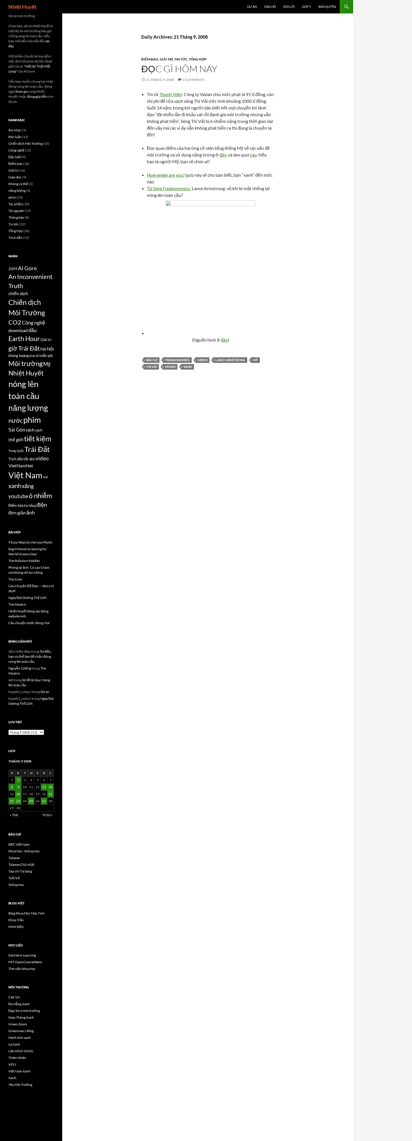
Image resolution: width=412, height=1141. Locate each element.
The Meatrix (17, 604)
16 (18, 794)
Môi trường (25, 363)
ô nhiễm (40, 495)
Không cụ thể (18, 184)
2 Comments (193, 80)
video (42, 458)
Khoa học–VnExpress (24, 851)
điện (41, 504)
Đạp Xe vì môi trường (24, 1011)
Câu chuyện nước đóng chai (29, 623)
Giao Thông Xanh (21, 1017)
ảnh (30, 512)
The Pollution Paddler (24, 561)
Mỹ (255, 360)
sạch (38, 430)
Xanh (12, 1078)
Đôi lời (289, 6)
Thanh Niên (170, 94)
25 (31, 801)
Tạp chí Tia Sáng (20, 871)
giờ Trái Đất (24, 348)
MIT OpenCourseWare (25, 962)
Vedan (170, 366)
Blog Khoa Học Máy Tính (26, 913)
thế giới (16, 439)
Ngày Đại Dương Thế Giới (27, 598)
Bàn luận (15, 137)
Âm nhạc (15, 130)
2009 (12, 269)
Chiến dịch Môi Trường (25, 143)
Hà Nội (47, 348)
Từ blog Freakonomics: (169, 188)
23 (18, 801)
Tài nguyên (16, 211)
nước (15, 420)
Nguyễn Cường (19, 668)
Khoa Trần (16, 920)
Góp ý (306, 6)
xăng (28, 485)
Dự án (252, 6)
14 (50, 787)
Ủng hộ (270, 6)
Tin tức (181, 59)
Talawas (14, 858)
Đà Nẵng (30, 505)
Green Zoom (17, 1024)
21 (50, 794)
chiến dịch (18, 293)
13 (44, 787)
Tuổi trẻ (14, 878)
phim (12, 197)
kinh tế (34, 356)
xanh (187, 366)
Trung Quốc (16, 450)
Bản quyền (327, 6)
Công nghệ (16, 150)
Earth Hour (24, 338)
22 (12, 801)
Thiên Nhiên (17, 1058)
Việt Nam (25, 475)
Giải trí (166, 59)
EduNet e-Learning (22, 955)
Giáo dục (15, 177)
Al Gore (27, 268)
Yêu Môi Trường (20, 1084)
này (253, 154)
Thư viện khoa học (22, 969)
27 (44, 801)
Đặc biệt (14, 157)
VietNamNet (20, 465)
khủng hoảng (18, 355)
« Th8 (14, 815)
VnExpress (16, 885)
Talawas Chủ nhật (21, 864)
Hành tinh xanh (19, 1037)
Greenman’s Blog (21, 1031)
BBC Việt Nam (18, 844)
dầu (32, 330)
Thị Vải (151, 366)
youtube (18, 496)
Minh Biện (16, 927)
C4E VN (14, 997)
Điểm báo (149, 59)
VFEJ (12, 1064)
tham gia (21, 91)
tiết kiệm (37, 439)
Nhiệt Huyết (22, 7)
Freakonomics (177, 360)
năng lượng (17, 190)
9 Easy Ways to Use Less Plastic (30, 542)
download (18, 330)
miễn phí (46, 355)
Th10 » (47, 815)
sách (30, 429)
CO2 (14, 322)
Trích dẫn (15, 237)
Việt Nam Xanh (19, 1071)
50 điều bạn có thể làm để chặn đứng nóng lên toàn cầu (29, 656)
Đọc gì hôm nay (179, 68)
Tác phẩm (15, 204)
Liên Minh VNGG (20, 1051)
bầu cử (152, 360)
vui (45, 477)
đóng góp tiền (37, 96)
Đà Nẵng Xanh (19, 1004)
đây (222, 154)
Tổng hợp (198, 59)
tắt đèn (29, 459)
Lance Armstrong (230, 360)
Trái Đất (37, 449)
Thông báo (16, 217)
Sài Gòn (16, 430)
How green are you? (166, 175)
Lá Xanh (14, 1044)
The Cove (15, 579)
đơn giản (17, 512)
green (202, 360)
